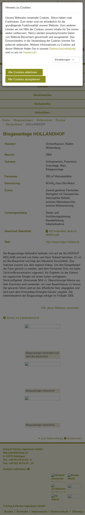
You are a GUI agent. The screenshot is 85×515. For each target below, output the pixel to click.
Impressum (30, 52)
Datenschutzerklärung (62, 48)
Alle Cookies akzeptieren (24, 79)
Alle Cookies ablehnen (22, 72)
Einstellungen (63, 59)
